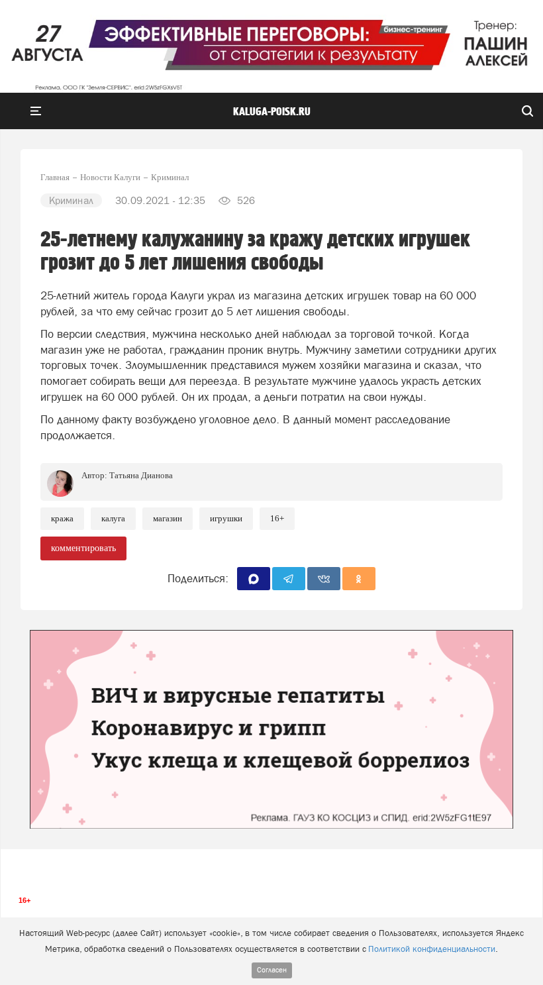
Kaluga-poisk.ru (272, 112)
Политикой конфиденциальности (431, 949)
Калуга (113, 518)
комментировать (83, 548)
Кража (62, 518)
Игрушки (226, 518)
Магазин (167, 518)
